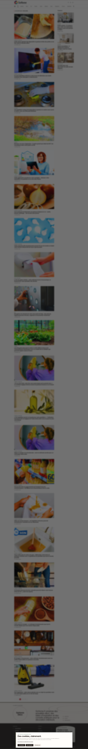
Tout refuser (21, 745)
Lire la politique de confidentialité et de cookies (25, 741)
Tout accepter (29, 745)
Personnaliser (37, 745)
